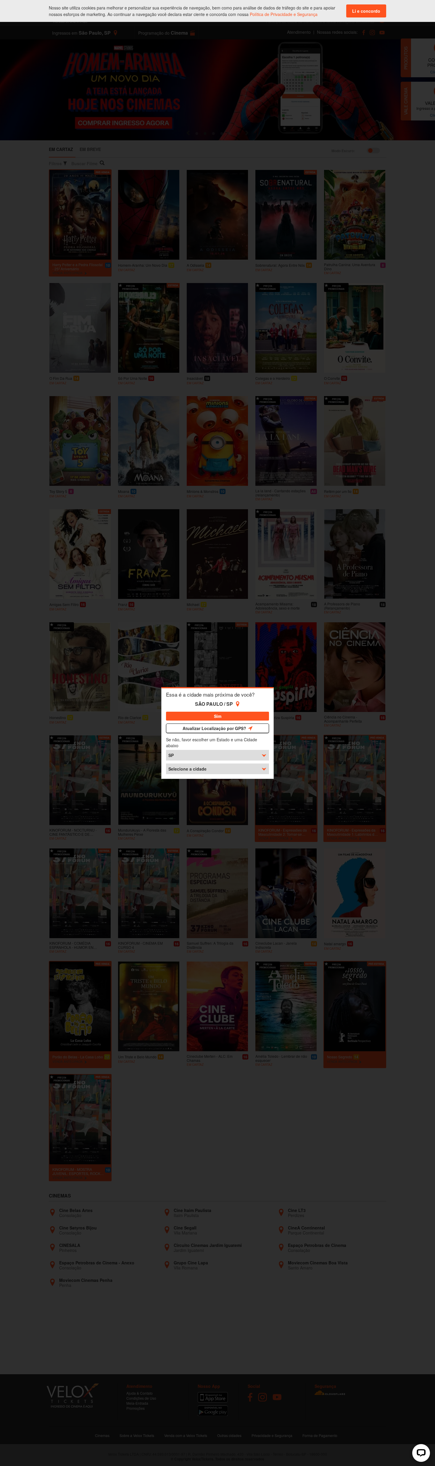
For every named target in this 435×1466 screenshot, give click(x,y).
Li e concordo (366, 11)
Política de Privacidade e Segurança (284, 14)
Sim (217, 716)
